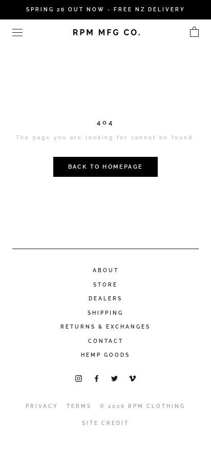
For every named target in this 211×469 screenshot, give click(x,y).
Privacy (42, 406)
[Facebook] (96, 378)
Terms (79, 406)
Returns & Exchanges (105, 327)
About (106, 270)
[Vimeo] (132, 378)
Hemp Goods (105, 355)
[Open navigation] (17, 32)
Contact (105, 341)
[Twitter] (114, 378)
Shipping (105, 313)
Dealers (105, 298)
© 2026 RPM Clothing (142, 406)
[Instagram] (78, 378)
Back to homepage (105, 167)
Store (105, 285)
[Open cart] (194, 32)
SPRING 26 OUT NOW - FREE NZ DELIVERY (105, 9)
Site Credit (105, 423)
